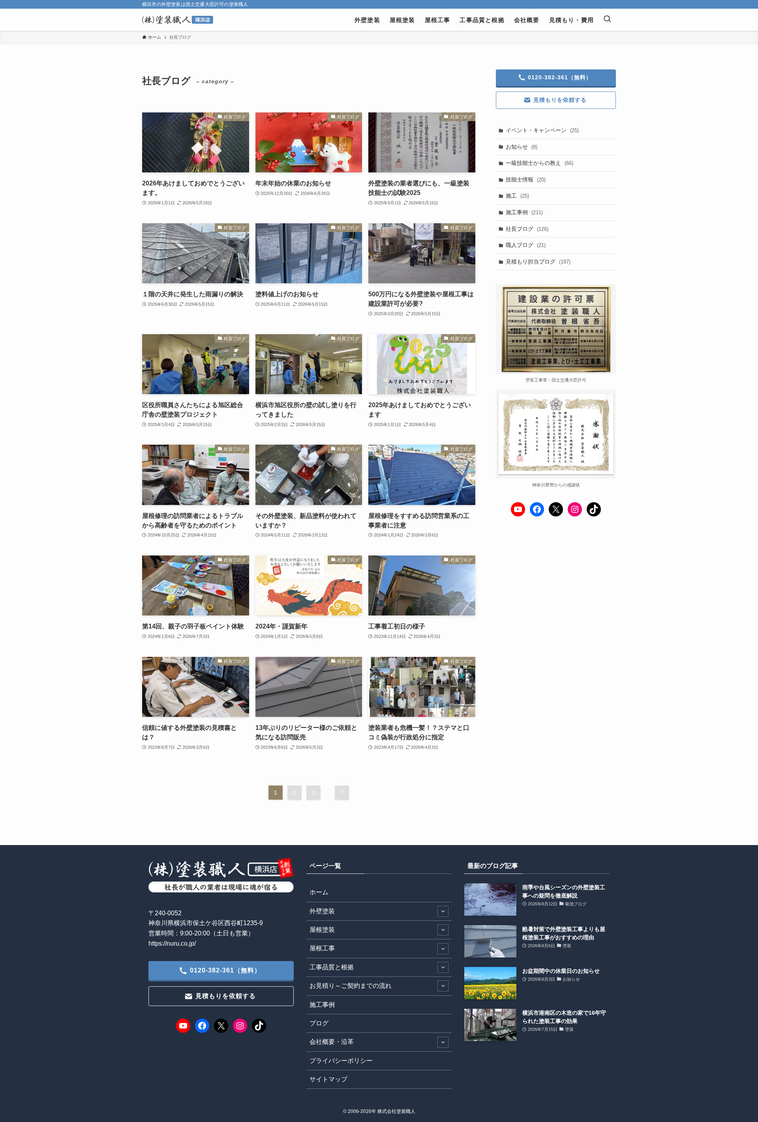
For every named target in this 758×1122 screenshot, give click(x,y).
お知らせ (521, 147)
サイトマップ (328, 1079)
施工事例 (524, 212)
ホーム (319, 892)
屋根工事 (322, 948)
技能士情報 (526, 179)
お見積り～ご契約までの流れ (351, 985)
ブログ (319, 1023)
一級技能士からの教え (539, 163)
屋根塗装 (322, 929)
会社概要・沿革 (332, 1041)
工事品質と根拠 (332, 967)
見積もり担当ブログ (538, 261)
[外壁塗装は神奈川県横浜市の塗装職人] (177, 19)
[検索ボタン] (607, 20)
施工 (517, 196)
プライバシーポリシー (341, 1060)
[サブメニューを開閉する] (442, 911)
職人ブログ (526, 245)
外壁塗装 (322, 911)
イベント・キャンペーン (542, 130)
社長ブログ (527, 229)
